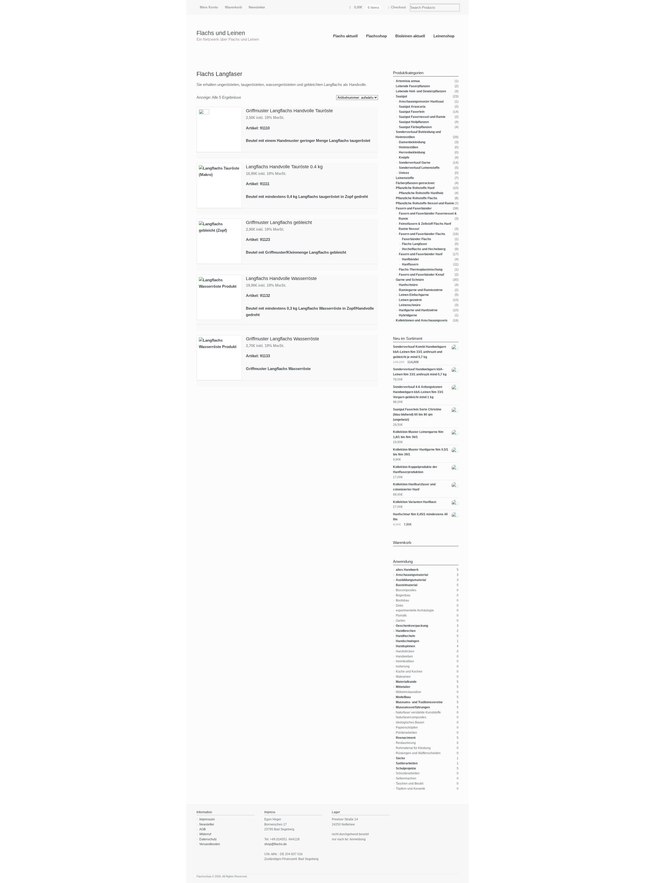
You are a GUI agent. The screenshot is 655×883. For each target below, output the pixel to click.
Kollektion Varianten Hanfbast (414, 502)
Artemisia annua (408, 81)
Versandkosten (209, 844)
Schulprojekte (406, 768)
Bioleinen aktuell (410, 36)
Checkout (398, 7)
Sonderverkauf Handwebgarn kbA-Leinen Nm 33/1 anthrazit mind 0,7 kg (419, 371)
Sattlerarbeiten (407, 763)
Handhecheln (405, 636)
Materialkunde (406, 682)
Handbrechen (406, 631)
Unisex (404, 173)
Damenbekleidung (412, 142)
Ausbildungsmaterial (411, 580)
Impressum (207, 819)
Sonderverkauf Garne (414, 162)
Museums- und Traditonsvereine (419, 702)
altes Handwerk (407, 570)
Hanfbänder (410, 259)
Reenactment (406, 738)
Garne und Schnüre (410, 280)
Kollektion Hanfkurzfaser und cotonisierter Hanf (414, 487)
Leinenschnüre (410, 305)
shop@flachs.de (275, 844)
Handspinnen (405, 646)
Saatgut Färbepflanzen (415, 127)
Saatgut (401, 96)
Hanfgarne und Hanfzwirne (418, 310)
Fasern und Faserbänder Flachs (422, 234)
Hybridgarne (408, 315)
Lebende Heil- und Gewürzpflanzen (421, 91)
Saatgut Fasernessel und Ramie (422, 117)
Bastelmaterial (406, 585)
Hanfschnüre (408, 285)
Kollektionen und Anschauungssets (421, 320)
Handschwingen (407, 641)
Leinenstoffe (405, 178)
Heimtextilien (408, 147)
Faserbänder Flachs (416, 239)
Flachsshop (376, 36)
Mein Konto (209, 7)
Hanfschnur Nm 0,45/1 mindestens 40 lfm (420, 516)
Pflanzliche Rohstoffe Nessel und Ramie (425, 203)
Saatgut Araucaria (412, 106)
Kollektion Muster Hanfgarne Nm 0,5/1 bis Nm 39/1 (420, 452)
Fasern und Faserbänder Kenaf (421, 274)
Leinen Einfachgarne (414, 295)
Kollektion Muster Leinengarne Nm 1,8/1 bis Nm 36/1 (418, 434)
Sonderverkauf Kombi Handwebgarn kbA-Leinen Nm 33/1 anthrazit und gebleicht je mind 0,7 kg (419, 352)
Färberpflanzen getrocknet (415, 183)
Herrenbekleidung (412, 152)
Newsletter (257, 7)
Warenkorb (233, 7)
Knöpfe (404, 157)
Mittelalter (403, 687)
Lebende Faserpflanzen (413, 86)
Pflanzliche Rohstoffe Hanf (415, 188)
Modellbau (403, 697)
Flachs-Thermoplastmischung (420, 269)
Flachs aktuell (345, 36)
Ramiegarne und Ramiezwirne (421, 290)
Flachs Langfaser (414, 244)
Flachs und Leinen (220, 33)
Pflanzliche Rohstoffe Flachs (416, 198)
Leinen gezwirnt (410, 300)
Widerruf (205, 834)
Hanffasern (410, 264)
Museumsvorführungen (413, 707)
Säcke (400, 758)
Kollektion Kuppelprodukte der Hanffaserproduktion (415, 469)
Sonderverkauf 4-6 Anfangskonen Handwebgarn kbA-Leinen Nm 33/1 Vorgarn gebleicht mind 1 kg (418, 392)
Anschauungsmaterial (412, 575)
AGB (202, 829)
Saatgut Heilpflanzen (414, 122)
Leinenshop (443, 36)
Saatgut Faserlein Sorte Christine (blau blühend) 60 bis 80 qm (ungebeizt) (417, 414)
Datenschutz (208, 839)
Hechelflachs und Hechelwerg (423, 249)
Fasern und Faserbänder (414, 208)
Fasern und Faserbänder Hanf (420, 254)
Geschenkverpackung (412, 626)
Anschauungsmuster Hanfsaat (421, 101)
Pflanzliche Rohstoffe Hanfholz (421, 193)
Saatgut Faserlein (411, 112)
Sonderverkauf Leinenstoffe (419, 168)
